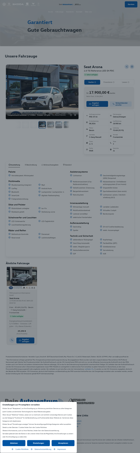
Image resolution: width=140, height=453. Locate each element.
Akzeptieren (63, 443)
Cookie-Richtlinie (21, 449)
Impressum (61, 449)
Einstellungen (38, 443)
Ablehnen (14, 443)
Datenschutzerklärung (43, 449)
